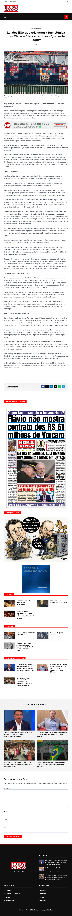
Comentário (8, 788)
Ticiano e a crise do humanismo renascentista (23, 602)
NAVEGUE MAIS (44, 885)
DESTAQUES (43, 855)
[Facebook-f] (63, 1)
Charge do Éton (12, 513)
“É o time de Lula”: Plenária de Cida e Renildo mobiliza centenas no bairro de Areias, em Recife (24, 681)
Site (5, 828)
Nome (6, 811)
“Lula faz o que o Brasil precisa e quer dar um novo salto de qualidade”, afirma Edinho (58, 668)
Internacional (36, 28)
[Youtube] (67, 1)
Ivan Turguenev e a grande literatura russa (58, 602)
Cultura (9, 594)
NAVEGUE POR (9, 885)
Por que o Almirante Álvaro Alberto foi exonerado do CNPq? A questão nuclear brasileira (24, 647)
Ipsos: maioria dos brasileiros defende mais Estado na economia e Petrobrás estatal (51, 764)
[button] (5, 16)
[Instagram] (65, 1)
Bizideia (50, 910)
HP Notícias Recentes (15, 658)
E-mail (6, 819)
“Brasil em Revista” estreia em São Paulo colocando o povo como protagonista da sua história (25, 615)
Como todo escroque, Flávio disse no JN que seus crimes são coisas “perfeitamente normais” (25, 667)
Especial (9, 626)
